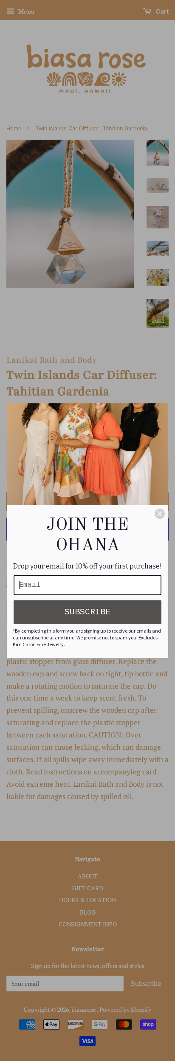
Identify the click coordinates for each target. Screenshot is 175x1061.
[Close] (160, 514)
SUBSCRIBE (87, 612)
